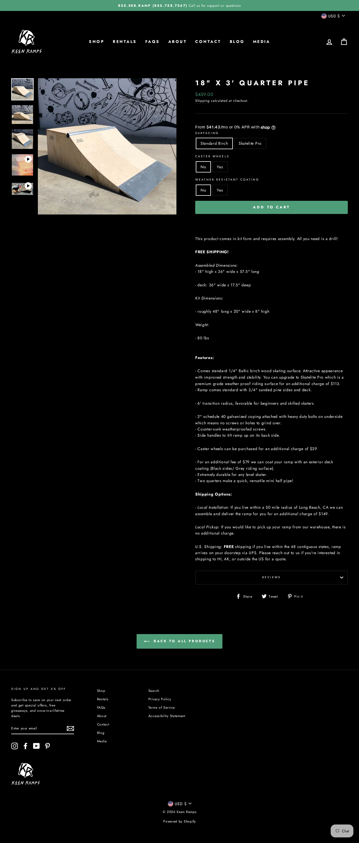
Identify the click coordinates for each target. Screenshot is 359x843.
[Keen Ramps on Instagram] (14, 746)
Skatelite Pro (250, 143)
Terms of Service (161, 707)
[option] (179, 5)
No (203, 167)
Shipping (202, 100)
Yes (220, 167)
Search (153, 690)
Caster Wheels (212, 156)
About (177, 41)
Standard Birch (214, 143)
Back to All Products (183, 641)
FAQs (152, 41)
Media (261, 41)
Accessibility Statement (166, 715)
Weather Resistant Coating (227, 180)
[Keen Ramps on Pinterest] (47, 746)
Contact (208, 41)
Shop (96, 41)
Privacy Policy (159, 699)
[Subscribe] (70, 728)
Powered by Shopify (179, 821)
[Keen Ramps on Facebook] (25, 746)
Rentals (125, 41)
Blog (237, 41)
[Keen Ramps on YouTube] (36, 746)
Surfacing (207, 133)
